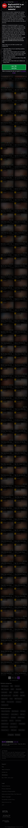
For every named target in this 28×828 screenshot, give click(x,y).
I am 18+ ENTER (14, 67)
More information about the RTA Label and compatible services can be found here (13, 40)
